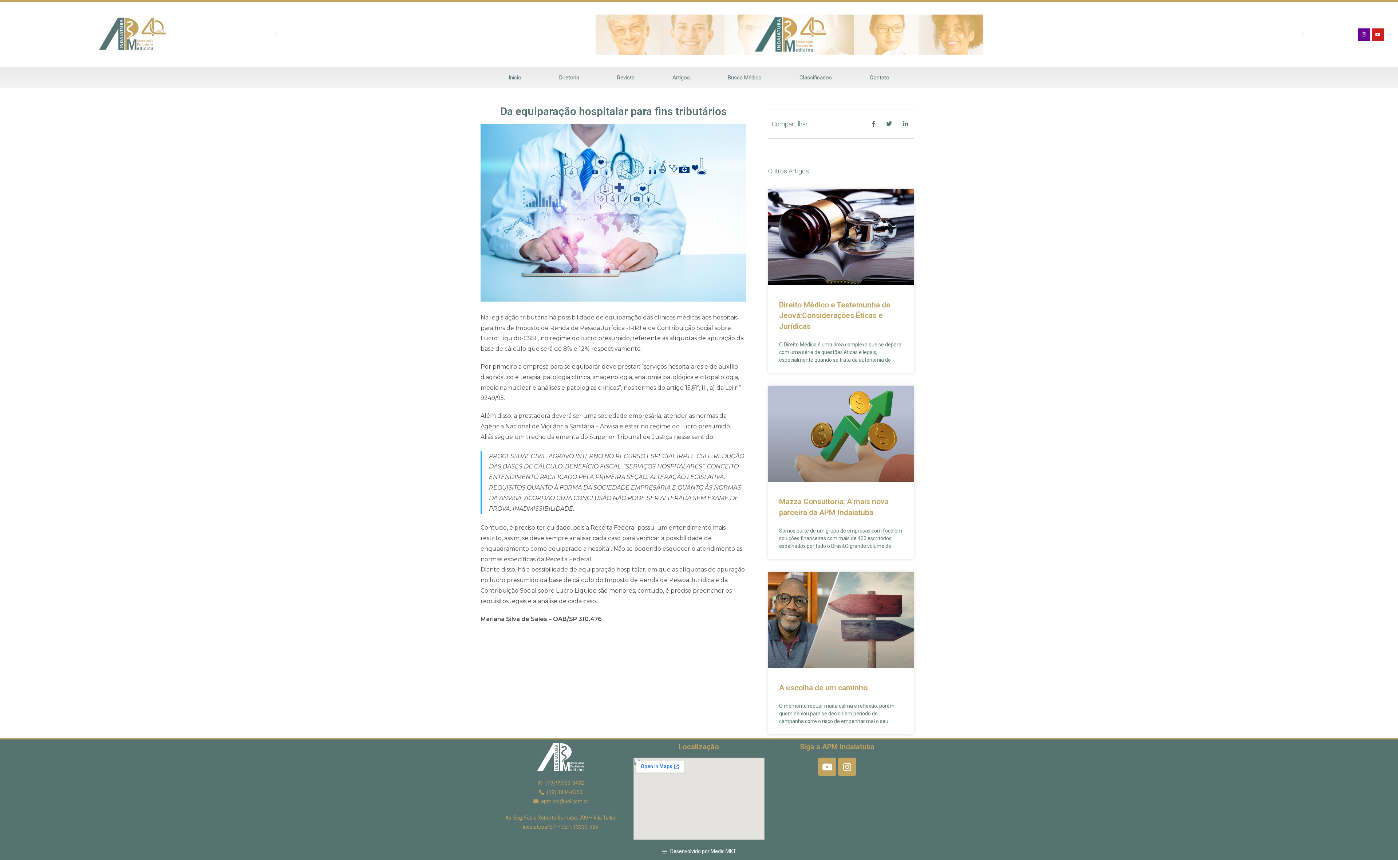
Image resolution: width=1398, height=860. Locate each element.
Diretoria (569, 77)
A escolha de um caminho (823, 687)
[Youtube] (1378, 34)
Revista (626, 77)
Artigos (681, 77)
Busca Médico (745, 77)
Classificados (815, 77)
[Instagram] (1364, 34)
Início (515, 77)
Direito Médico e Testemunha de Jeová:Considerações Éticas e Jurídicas (834, 316)
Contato (879, 77)
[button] (276, 34)
